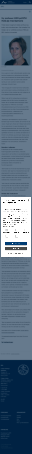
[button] (16, 253)
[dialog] (16, 227)
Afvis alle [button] (16, 248)
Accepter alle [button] (16, 243)
